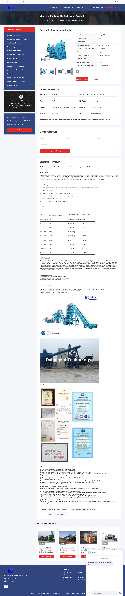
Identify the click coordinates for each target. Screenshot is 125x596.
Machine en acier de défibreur (55, 20)
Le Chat (19, 130)
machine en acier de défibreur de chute (83, 509)
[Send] (120, 593)
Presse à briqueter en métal (15, 77)
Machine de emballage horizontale (17, 39)
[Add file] (88, 593)
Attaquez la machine (13, 62)
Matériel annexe (12, 85)
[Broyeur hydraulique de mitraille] (56, 49)
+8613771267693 (19, 124)
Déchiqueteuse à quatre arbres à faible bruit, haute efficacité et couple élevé (88, 550)
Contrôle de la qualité (67, 577)
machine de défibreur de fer (57, 514)
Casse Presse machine (14, 35)
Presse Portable (12, 58)
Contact (64, 579)
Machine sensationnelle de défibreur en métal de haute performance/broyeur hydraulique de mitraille (67, 550)
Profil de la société (66, 572)
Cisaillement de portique (14, 43)
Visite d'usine (65, 574)
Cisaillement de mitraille (14, 50)
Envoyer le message (54, 151)
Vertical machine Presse (14, 74)
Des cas (80, 574)
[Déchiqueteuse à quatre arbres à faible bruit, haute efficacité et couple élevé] (88, 537)
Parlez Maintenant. (82, 79)
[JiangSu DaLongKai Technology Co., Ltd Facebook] (113, 2)
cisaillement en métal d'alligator (16, 66)
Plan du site (81, 577)
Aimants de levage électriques (16, 81)
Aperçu (43, 20)
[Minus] (120, 553)
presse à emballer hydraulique (16, 70)
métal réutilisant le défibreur (57, 509)
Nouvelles (80, 572)
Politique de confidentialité (84, 579)
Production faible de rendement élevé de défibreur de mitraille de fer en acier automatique (46, 550)
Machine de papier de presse (15, 47)
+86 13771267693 (26, 121)
